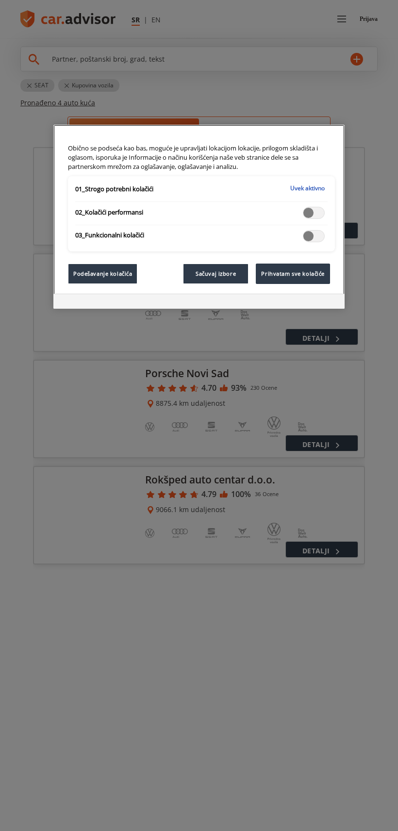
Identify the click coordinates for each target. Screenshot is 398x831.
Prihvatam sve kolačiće (293, 273)
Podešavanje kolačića (102, 273)
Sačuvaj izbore (216, 273)
